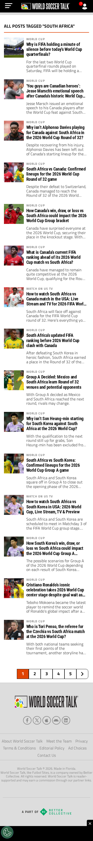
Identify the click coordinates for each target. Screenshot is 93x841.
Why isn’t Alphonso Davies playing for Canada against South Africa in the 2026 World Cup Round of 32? (55, 132)
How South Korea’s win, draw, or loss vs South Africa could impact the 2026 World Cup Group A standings (54, 548)
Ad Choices (77, 748)
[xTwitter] (37, 720)
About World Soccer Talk (22, 741)
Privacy (81, 741)
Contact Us (46, 755)
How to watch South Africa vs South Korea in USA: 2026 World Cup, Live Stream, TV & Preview (53, 506)
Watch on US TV (39, 288)
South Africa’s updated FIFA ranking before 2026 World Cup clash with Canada (52, 340)
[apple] (46, 720)
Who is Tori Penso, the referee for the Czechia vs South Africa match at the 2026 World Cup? (55, 631)
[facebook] (27, 720)
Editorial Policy (51, 748)
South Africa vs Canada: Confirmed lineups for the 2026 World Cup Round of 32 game (56, 174)
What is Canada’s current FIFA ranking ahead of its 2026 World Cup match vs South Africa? (53, 257)
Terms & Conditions (19, 748)
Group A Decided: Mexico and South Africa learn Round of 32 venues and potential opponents (53, 381)
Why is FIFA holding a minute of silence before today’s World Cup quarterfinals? (54, 49)
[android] (56, 720)
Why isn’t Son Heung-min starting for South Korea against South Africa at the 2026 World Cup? (55, 423)
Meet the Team (59, 741)
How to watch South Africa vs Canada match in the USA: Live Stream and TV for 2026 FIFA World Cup (56, 299)
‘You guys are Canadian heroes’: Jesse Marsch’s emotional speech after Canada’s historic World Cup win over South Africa (55, 91)
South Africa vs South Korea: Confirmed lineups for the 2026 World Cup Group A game (53, 465)
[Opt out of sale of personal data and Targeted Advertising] (7, 832)
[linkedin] (66, 720)
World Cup (35, 39)
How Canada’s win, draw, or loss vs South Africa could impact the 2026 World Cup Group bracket (56, 215)
